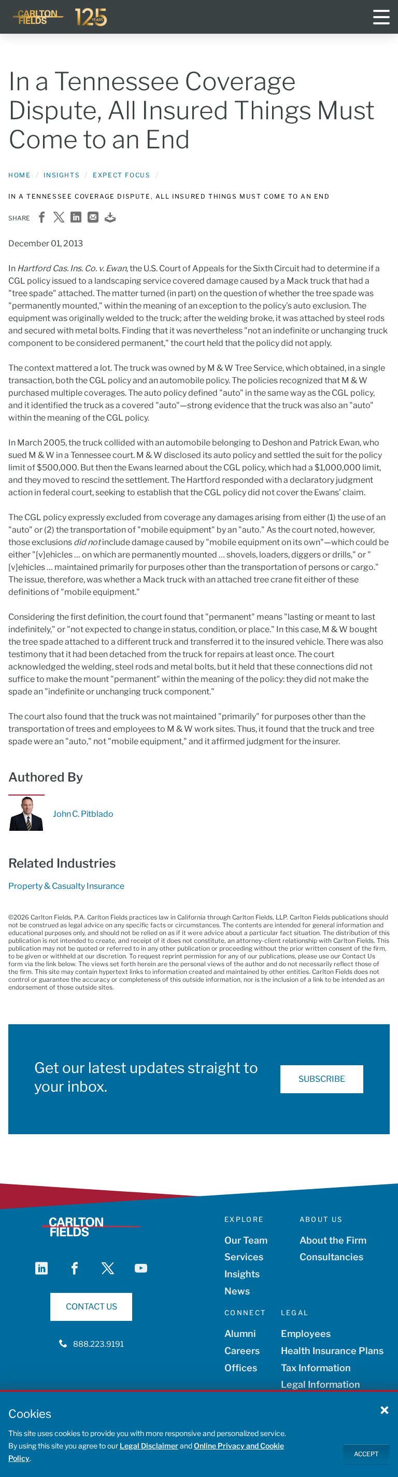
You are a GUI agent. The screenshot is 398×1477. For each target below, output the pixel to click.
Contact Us (91, 1307)
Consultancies (331, 1256)
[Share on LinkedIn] (75, 218)
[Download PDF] (110, 218)
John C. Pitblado (83, 814)
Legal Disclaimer (149, 1445)
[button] (384, 1409)
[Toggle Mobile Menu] (381, 17)
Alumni (240, 1333)
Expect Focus (121, 175)
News (237, 1291)
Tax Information (316, 1367)
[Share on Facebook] (41, 218)
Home (19, 175)
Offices (240, 1367)
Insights (62, 175)
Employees (306, 1333)
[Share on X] (58, 218)
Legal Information (320, 1384)
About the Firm (333, 1240)
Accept (366, 1454)
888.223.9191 (98, 1344)
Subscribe (321, 1079)
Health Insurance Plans (332, 1350)
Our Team (245, 1240)
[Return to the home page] (60, 17)
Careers (242, 1350)
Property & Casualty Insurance (66, 886)
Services (243, 1256)
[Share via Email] (93, 218)
